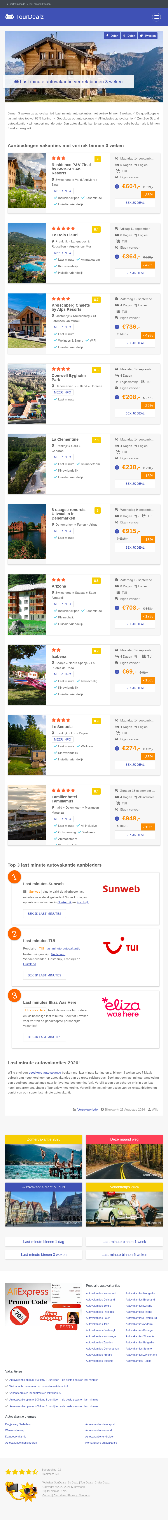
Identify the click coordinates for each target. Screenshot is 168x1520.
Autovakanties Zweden (99, 1342)
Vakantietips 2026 (124, 1187)
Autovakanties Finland (139, 1311)
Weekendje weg (14, 1430)
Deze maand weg (124, 1139)
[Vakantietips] (124, 1209)
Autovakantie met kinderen (21, 1442)
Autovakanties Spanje (139, 1348)
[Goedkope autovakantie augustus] (124, 1161)
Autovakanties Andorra (139, 1324)
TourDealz (86, 1482)
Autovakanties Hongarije (140, 1293)
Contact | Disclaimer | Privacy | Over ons (66, 1495)
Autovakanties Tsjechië (99, 1360)
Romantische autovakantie (101, 1442)
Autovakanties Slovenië (140, 1336)
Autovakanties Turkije (138, 1360)
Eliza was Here (35, 1010)
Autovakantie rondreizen (99, 1436)
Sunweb (34, 891)
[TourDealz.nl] (22, 1472)
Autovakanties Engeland (140, 1299)
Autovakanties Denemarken (102, 1348)
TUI (41, 948)
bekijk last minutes (44, 913)
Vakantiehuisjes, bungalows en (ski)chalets (35, 1393)
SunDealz (60, 1482)
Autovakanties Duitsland (100, 1299)
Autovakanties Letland (139, 1305)
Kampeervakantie (15, 1436)
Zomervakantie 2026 (43, 1139)
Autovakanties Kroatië (99, 1354)
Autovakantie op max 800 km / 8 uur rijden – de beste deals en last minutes (53, 1379)
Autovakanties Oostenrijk (101, 1330)
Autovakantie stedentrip (99, 1430)
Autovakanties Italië (97, 1324)
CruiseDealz (102, 1482)
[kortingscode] (43, 1304)
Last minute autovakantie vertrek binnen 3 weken (71, 81)
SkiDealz (73, 1482)
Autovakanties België (98, 1305)
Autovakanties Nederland (101, 1293)
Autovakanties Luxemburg (141, 1318)
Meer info (62, 191)
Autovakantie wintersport (100, 1424)
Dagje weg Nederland (18, 1424)
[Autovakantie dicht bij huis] (43, 1209)
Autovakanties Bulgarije (140, 1342)
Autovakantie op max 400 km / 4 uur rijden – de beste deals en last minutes (53, 1406)
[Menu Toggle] (156, 17)
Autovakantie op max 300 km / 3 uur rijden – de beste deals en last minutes (53, 1399)
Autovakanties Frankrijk (100, 1311)
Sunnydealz (78, 1486)
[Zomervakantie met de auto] (43, 1161)
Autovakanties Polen (98, 1318)
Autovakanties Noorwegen (101, 1336)
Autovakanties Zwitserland (141, 1354)
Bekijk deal (135, 202)
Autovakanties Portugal (139, 1330)
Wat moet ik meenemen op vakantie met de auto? (38, 1386)
